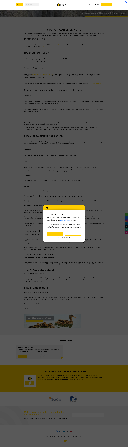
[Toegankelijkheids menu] (126, 2)
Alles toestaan (55, 234)
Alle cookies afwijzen (64, 237)
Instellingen (73, 234)
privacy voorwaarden (65, 220)
